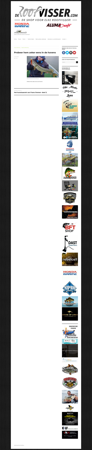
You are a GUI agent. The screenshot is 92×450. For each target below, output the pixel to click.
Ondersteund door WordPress (19, 445)
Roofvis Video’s (31, 39)
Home (15, 39)
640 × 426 (15, 58)
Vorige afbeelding (17, 47)
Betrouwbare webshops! (41, 39)
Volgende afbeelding (25, 47)
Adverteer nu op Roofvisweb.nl (54, 39)
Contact (64, 39)
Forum (19, 39)
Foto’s (24, 39)
